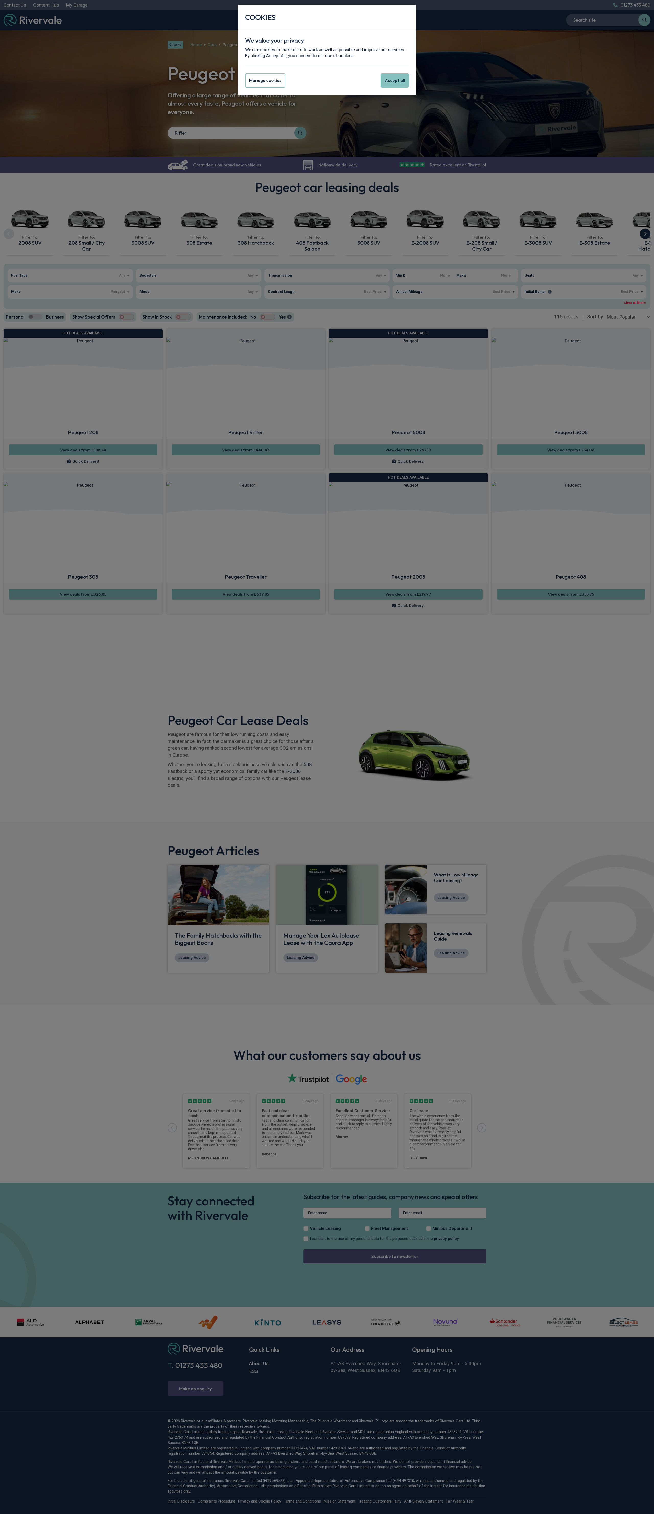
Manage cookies (265, 80)
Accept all (395, 80)
